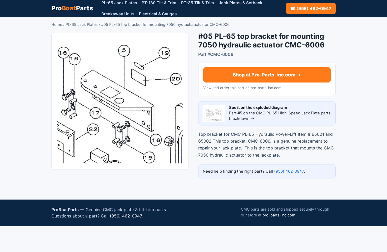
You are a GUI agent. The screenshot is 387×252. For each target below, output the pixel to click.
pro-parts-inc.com (278, 215)
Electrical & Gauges (158, 13)
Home (56, 24)
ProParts (72, 8)
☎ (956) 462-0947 (310, 8)
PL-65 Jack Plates (82, 24)
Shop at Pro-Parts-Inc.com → (267, 74)
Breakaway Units (117, 13)
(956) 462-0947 (289, 171)
